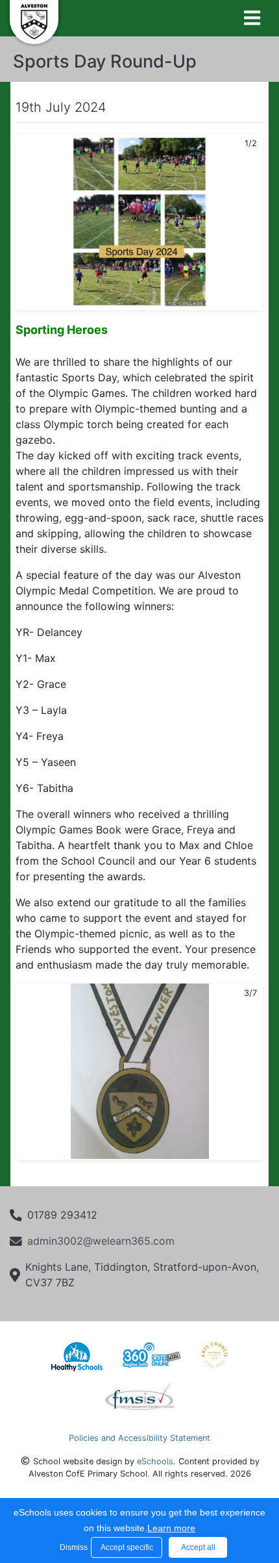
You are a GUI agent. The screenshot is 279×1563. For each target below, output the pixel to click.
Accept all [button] (198, 1547)
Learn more (171, 1528)
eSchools (155, 1461)
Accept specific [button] (127, 1547)
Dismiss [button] (72, 1547)
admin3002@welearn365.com (101, 1240)
